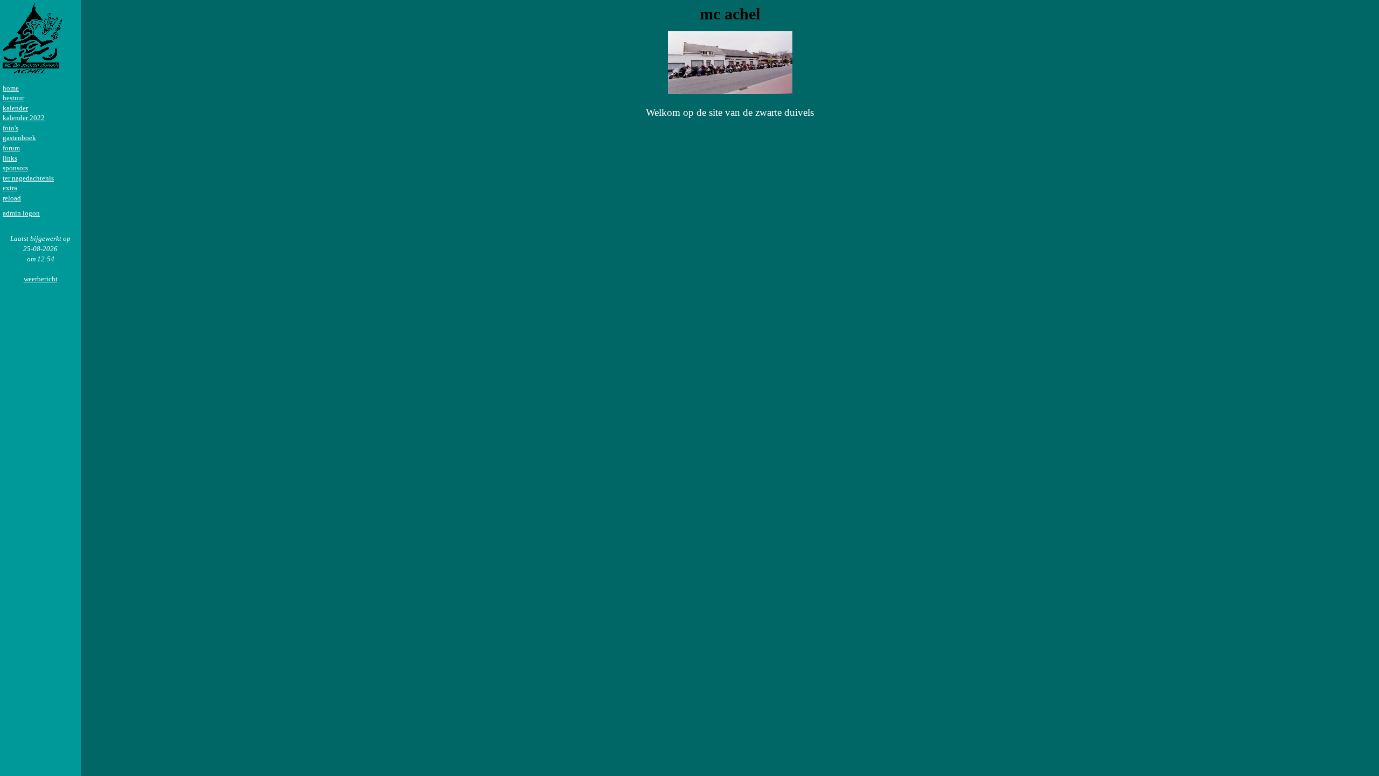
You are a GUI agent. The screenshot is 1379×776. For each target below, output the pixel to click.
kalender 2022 (24, 118)
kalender (15, 108)
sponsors (15, 168)
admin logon (21, 213)
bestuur (13, 98)
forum (11, 148)
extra (10, 188)
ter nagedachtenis (28, 178)
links (10, 158)
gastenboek (19, 138)
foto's (10, 128)
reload (12, 198)
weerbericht (41, 279)
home (11, 88)
